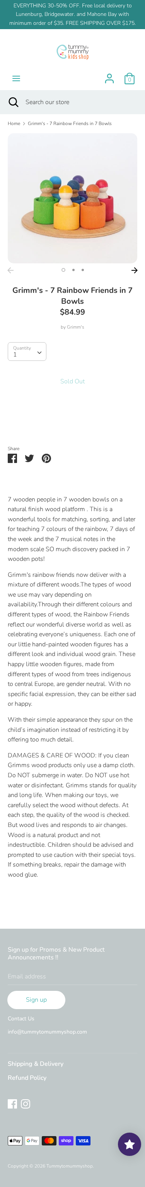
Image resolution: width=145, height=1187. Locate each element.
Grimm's (75, 327)
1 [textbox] (15, 354)
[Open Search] (13, 102)
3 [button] (83, 270)
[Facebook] (12, 1103)
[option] (72, 198)
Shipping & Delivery (35, 1064)
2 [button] (73, 270)
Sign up (36, 1000)
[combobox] (27, 351)
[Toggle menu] (16, 78)
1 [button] (63, 270)
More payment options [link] (72, 423)
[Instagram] (25, 1103)
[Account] (109, 75)
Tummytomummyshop (69, 1166)
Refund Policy (27, 1078)
